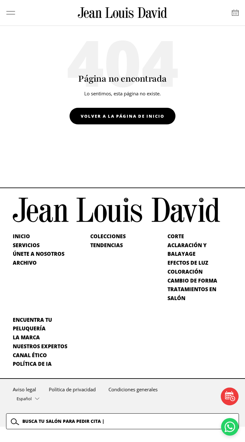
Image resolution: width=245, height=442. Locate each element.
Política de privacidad (72, 389)
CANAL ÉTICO (30, 355)
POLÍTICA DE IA (32, 363)
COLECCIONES (108, 236)
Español (24, 398)
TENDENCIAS (106, 245)
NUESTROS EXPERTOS (40, 346)
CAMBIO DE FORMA (192, 280)
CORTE (175, 236)
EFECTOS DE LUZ (187, 262)
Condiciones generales (133, 389)
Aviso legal (24, 389)
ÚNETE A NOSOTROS (38, 253)
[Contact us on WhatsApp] (230, 427)
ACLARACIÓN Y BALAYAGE (187, 250)
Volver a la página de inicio (122, 116)
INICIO (21, 236)
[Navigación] (10, 13)
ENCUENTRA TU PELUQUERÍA (32, 324)
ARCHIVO (25, 262)
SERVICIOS (26, 245)
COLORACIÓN (185, 271)
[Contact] (235, 13)
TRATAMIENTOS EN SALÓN (191, 294)
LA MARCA (26, 337)
